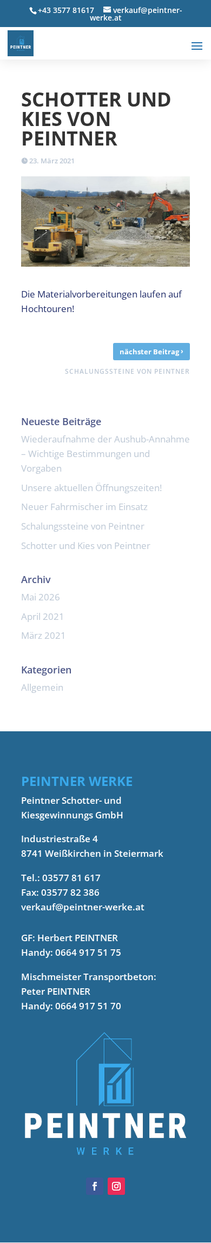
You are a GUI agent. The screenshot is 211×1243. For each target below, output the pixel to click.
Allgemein (42, 687)
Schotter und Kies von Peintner (85, 545)
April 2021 (42, 616)
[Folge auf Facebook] (94, 1186)
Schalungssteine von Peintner (82, 526)
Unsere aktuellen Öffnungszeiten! (91, 487)
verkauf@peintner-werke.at (82, 907)
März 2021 (43, 635)
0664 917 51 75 (88, 952)
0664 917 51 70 (88, 1006)
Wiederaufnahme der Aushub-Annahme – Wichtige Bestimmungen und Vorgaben (105, 453)
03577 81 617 (71, 877)
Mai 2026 (40, 597)
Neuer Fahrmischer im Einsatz (84, 506)
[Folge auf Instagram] (116, 1186)
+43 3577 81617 (66, 10)
